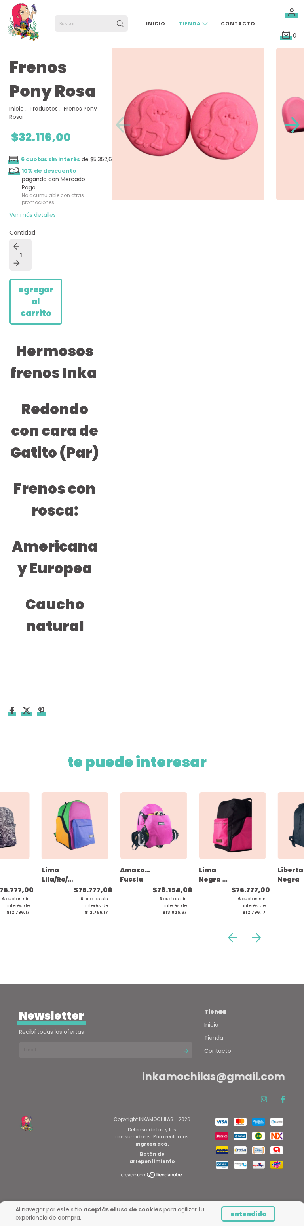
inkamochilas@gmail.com (213, 1076)
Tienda (190, 23)
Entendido (248, 1213)
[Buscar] (120, 23)
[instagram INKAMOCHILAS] (264, 1099)
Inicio (155, 23)
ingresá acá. (152, 1143)
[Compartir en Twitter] (27, 711)
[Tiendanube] (152, 1176)
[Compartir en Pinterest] (41, 711)
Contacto (238, 23)
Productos (44, 109)
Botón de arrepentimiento (152, 1158)
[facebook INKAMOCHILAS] (283, 1099)
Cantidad (22, 233)
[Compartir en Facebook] (13, 711)
